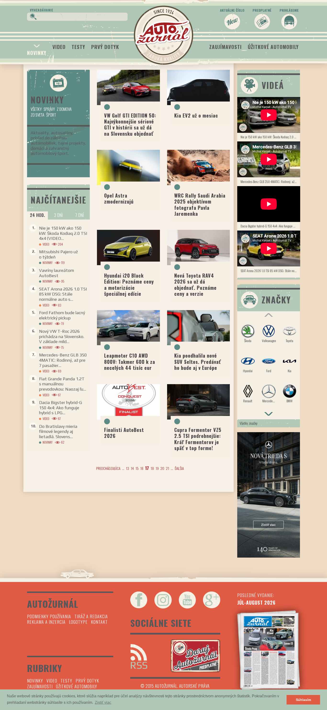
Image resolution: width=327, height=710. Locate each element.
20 (162, 468)
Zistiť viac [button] (103, 702)
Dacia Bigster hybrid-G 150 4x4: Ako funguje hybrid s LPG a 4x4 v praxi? (270, 225)
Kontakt (99, 622)
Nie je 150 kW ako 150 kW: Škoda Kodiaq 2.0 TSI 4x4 (270, 136)
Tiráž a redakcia (91, 616)
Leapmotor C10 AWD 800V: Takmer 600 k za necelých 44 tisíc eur (129, 361)
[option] (268, 365)
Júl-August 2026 (256, 602)
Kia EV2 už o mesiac (196, 115)
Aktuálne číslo (232, 10)
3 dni (58, 215)
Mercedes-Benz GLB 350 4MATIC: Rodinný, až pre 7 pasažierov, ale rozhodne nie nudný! (270, 181)
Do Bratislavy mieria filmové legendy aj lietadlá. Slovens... (58, 431)
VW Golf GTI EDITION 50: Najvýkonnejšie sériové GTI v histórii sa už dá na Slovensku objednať (130, 124)
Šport (51, 115)
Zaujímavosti (225, 46)
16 (141, 468)
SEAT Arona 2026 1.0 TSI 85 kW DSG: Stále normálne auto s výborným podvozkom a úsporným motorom (270, 270)
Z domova (64, 109)
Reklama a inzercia (46, 622)
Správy (49, 109)
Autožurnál (163, 35)
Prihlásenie (289, 10)
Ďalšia (179, 468)
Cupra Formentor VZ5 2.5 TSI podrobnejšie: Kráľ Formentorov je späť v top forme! (197, 439)
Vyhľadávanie (41, 9)
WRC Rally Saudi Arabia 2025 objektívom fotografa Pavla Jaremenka (200, 204)
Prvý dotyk (105, 46)
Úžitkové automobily (273, 46)
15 (137, 468)
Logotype (78, 622)
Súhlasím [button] (303, 700)
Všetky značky (249, 423)
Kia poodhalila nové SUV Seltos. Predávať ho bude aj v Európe (197, 361)
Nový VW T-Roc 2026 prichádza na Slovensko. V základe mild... (61, 336)
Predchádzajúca (108, 468)
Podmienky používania (49, 616)
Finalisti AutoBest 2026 (124, 432)
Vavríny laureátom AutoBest (56, 273)
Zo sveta (37, 115)
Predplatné (262, 10)
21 (167, 468)
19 (157, 468)
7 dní (79, 215)
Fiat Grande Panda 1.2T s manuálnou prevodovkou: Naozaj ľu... (62, 384)
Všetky (36, 109)
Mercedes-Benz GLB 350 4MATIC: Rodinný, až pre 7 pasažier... (63, 360)
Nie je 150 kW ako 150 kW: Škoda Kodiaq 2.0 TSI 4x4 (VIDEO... (63, 233)
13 (127, 468)
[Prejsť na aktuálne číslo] (268, 650)
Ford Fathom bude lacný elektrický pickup (62, 315)
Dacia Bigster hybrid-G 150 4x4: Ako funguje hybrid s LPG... (60, 407)
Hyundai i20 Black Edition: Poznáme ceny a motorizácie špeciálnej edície (129, 284)
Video (59, 46)
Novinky (36, 52)
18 (152, 468)
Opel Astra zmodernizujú (119, 198)
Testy (78, 46)
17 (147, 468)
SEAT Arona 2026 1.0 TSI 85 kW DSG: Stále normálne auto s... (63, 294)
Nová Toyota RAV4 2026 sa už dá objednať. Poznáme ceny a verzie (195, 284)
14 (132, 468)
